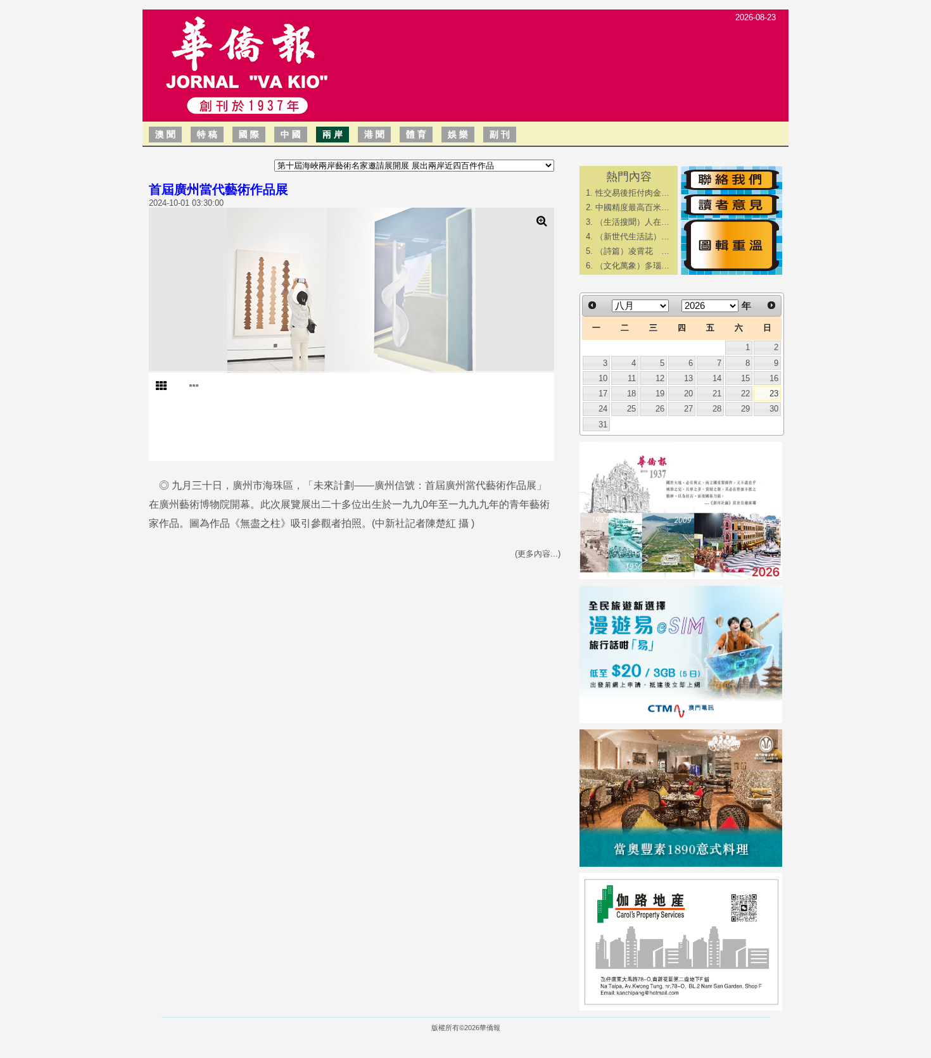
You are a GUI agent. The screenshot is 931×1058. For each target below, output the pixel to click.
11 (632, 378)
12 (660, 378)
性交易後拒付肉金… (632, 193)
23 (774, 393)
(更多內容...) (537, 553)
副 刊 (500, 134)
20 (688, 393)
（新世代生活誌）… (632, 236)
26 (660, 408)
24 (602, 408)
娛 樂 (458, 134)
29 (745, 408)
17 (602, 393)
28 (716, 408)
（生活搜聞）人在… (632, 222)
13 (688, 378)
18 (631, 393)
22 (745, 393)
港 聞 (374, 134)
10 (602, 378)
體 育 (416, 134)
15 (745, 378)
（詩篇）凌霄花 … (632, 251)
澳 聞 (165, 134)
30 (774, 408)
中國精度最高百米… (632, 207)
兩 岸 (332, 134)
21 (716, 393)
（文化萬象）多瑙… (632, 265)
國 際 (249, 134)
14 (716, 378)
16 (774, 378)
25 (631, 408)
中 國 (291, 134)
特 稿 (207, 134)
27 (688, 408)
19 (660, 393)
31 (602, 424)
